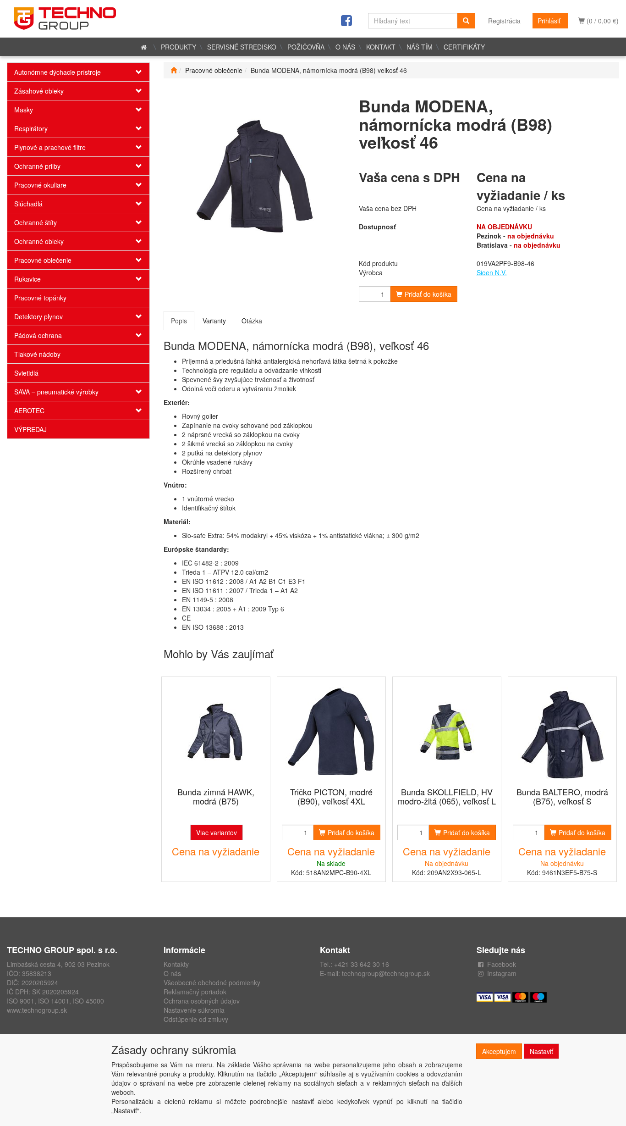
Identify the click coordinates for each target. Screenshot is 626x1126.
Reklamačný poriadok (195, 991)
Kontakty (176, 964)
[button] (137, 72)
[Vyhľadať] (466, 20)
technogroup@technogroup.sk (386, 973)
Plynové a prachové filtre (50, 147)
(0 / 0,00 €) (602, 20)
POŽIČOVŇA (305, 46)
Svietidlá (26, 372)
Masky (23, 109)
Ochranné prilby (37, 166)
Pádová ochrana (38, 335)
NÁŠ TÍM (419, 46)
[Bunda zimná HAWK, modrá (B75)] (216, 732)
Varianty (214, 320)
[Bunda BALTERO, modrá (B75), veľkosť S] (562, 732)
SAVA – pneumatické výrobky (56, 391)
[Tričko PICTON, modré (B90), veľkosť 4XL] (331, 732)
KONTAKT (380, 46)
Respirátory (31, 128)
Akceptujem (499, 1051)
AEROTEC (29, 410)
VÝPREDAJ (30, 429)
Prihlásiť (549, 20)
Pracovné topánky (40, 297)
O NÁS (345, 46)
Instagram (501, 973)
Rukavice (27, 278)
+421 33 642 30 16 (361, 964)
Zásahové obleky (39, 90)
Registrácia (504, 20)
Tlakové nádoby (37, 354)
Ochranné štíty (35, 222)
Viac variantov (216, 832)
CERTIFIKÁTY (464, 46)
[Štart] (173, 70)
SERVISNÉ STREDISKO (241, 46)
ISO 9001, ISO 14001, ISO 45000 (55, 1000)
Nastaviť (541, 1051)
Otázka (252, 320)
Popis (179, 320)
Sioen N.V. (492, 272)
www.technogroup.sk (37, 1010)
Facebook (501, 964)
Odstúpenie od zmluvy (196, 1019)
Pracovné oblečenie (42, 260)
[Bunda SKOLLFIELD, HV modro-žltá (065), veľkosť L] (447, 732)
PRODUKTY (178, 46)
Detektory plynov (38, 316)
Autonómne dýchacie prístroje (57, 72)
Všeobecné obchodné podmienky (212, 982)
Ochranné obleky (39, 241)
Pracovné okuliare (40, 184)
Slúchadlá (28, 203)
